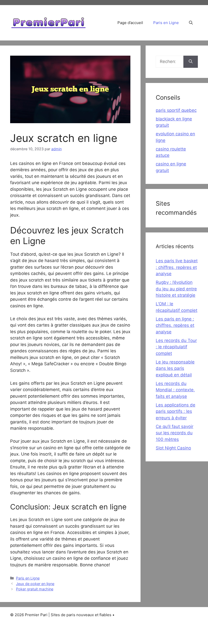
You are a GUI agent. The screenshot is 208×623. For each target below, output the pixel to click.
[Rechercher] (190, 62)
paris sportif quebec (176, 110)
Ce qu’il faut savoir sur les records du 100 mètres (174, 433)
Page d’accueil (130, 22)
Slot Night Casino (173, 447)
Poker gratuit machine (34, 589)
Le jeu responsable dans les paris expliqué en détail (175, 368)
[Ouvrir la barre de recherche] (191, 22)
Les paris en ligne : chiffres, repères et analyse (175, 325)
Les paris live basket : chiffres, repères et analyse (177, 267)
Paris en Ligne (166, 22)
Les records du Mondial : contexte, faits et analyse (175, 390)
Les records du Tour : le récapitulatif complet (176, 347)
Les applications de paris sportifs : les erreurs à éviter (175, 411)
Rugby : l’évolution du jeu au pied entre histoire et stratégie (176, 289)
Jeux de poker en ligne (35, 584)
